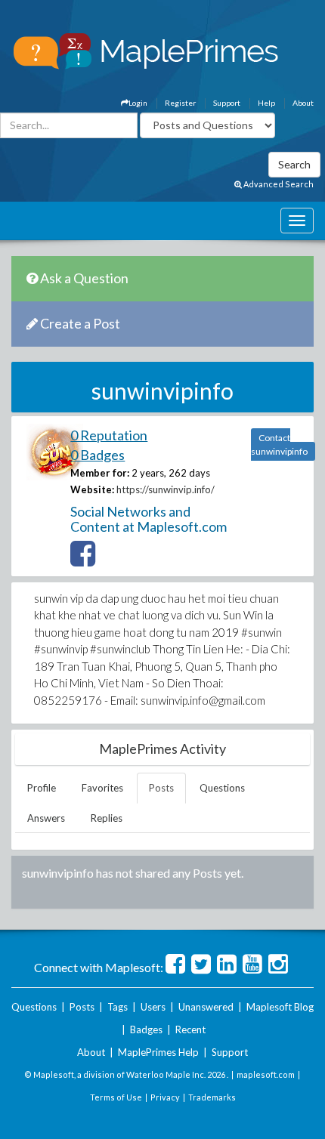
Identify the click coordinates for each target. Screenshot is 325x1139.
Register (180, 102)
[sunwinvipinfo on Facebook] (82, 560)
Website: (92, 489)
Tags (117, 1007)
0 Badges (97, 454)
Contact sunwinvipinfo (279, 444)
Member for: (99, 473)
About (303, 102)
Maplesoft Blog (280, 1007)
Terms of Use (116, 1097)
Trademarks (212, 1097)
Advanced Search (278, 184)
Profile (41, 788)
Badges (146, 1029)
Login (137, 102)
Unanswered (206, 1007)
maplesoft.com (266, 1074)
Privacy (165, 1097)
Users (153, 1007)
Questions (222, 788)
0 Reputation (108, 435)
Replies (106, 818)
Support (226, 102)
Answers (46, 818)
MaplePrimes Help (158, 1052)
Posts (161, 788)
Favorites (102, 788)
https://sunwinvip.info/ (165, 489)
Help (266, 102)
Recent (190, 1029)
